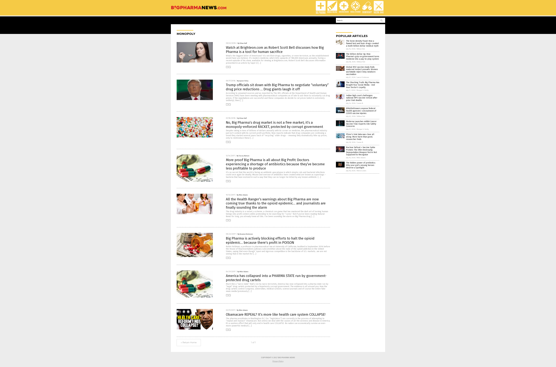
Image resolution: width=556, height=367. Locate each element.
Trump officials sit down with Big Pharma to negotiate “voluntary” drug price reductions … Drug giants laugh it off (277, 87)
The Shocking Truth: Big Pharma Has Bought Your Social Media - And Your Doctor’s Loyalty (362, 85)
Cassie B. (360, 103)
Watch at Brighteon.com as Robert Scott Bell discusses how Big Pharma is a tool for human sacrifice (275, 50)
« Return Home (189, 342)
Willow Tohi (361, 49)
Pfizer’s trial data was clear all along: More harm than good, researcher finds (360, 137)
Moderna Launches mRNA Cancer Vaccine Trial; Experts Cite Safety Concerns (361, 124)
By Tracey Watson (243, 156)
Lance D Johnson (363, 77)
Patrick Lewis (361, 171)
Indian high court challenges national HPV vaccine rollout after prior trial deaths (361, 98)
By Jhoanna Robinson (245, 234)
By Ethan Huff (242, 43)
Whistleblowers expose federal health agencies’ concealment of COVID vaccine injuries (361, 111)
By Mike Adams (242, 195)
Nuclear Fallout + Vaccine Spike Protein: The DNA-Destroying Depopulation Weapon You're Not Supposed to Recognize (361, 151)
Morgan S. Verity (362, 90)
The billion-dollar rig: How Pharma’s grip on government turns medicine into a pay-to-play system (362, 56)
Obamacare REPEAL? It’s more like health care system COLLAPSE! (275, 314)
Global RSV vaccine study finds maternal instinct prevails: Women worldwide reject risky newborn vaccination (362, 71)
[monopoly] (199, 10)
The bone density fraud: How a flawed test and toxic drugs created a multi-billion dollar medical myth (362, 43)
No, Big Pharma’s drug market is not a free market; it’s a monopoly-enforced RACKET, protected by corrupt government (274, 124)
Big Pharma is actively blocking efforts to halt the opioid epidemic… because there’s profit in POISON (270, 240)
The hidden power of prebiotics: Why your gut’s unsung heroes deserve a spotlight (361, 165)
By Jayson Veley (242, 81)
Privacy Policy (278, 361)
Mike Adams (361, 158)
